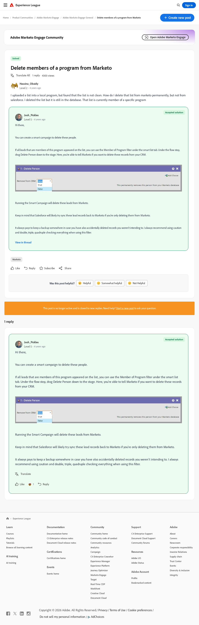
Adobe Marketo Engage (48, 17)
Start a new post (125, 308)
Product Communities (22, 17)
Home (6, 17)
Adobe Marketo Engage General (78, 17)
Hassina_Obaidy (29, 83)
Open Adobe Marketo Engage (168, 37)
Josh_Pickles (31, 115)
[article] (98, 414)
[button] (177, 18)
